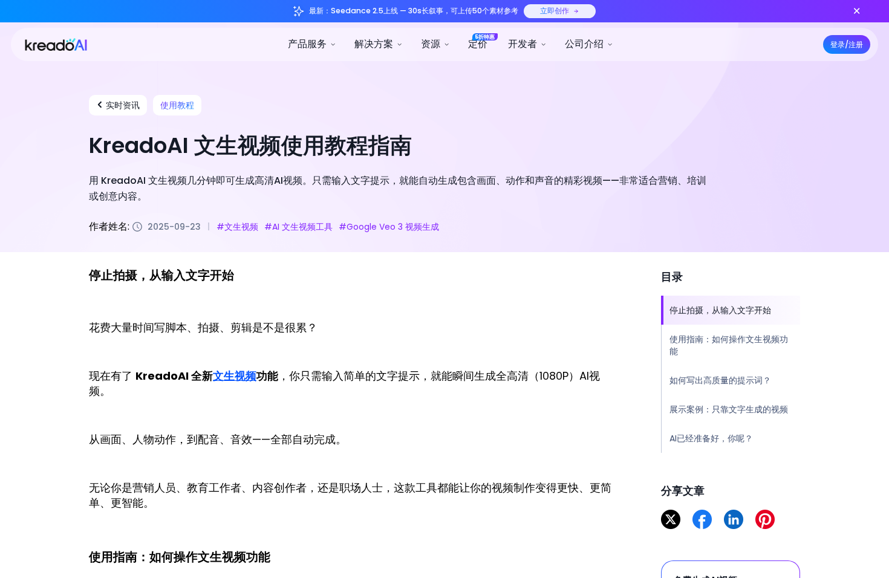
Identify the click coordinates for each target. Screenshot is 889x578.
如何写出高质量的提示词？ (720, 380)
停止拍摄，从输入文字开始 (720, 310)
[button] (312, 44)
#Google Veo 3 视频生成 (389, 226)
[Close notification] (856, 11)
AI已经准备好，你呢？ (711, 438)
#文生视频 (237, 226)
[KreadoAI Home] (51, 44)
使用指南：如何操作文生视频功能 (728, 345)
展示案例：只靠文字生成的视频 (728, 409)
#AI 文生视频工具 (298, 226)
